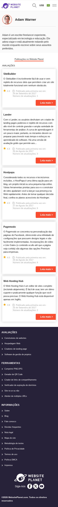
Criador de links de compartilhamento (20, 380)
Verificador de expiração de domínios (20, 385)
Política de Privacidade (14, 449)
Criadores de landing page (15, 349)
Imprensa (8, 465)
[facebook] (29, 486)
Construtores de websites (15, 338)
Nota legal (8, 432)
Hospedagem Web (12, 343)
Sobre (7, 411)
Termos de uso (10, 454)
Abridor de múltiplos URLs (15, 396)
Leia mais (45, 103)
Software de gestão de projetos (17, 354)
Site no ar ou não (11, 391)
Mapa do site (10, 438)
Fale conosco (10, 421)
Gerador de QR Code (13, 374)
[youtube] (41, 486)
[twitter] (35, 486)
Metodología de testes (14, 443)
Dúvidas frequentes (12, 427)
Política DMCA (10, 460)
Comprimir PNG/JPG (13, 369)
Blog (6, 416)
